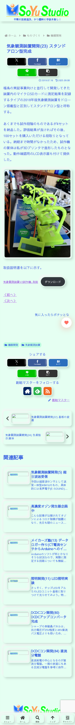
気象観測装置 (32, 345)
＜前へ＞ (10, 294)
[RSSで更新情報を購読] (47, 391)
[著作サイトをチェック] (27, 391)
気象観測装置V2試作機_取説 (20, 282)
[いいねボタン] (66, 322)
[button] (48, 72)
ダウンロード (53, 282)
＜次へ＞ (10, 300)
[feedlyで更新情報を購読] (37, 391)
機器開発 (13, 345)
